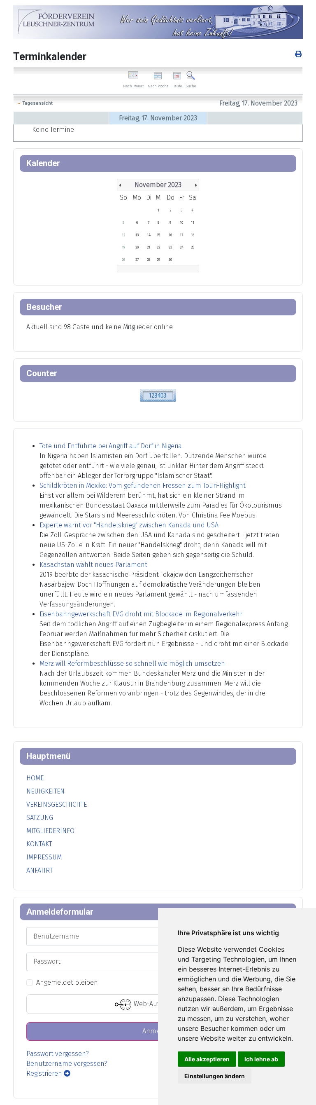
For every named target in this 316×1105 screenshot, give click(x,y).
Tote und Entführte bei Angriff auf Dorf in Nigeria (111, 446)
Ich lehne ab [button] (261, 1059)
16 (170, 235)
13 (137, 235)
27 (137, 260)
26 (123, 260)
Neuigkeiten (45, 791)
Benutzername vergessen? (66, 1064)
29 (158, 260)
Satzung (39, 818)
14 (149, 235)
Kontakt (39, 844)
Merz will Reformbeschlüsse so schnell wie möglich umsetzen (132, 663)
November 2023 (158, 185)
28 (148, 260)
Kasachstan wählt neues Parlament (93, 565)
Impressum (44, 857)
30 (170, 260)
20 (137, 247)
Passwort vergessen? (57, 1054)
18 (192, 235)
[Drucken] (299, 54)
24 (182, 247)
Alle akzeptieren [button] (207, 1059)
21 (148, 247)
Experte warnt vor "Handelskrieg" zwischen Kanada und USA (129, 525)
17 (181, 235)
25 (192, 247)
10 (181, 222)
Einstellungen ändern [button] (214, 1075)
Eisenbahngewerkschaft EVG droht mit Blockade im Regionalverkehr (141, 614)
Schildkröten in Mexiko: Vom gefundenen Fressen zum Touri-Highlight (143, 485)
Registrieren (45, 1073)
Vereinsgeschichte (56, 804)
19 (123, 247)
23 (170, 247)
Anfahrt (39, 870)
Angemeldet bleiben (67, 982)
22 (158, 247)
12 (123, 235)
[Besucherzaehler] (158, 395)
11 (192, 222)
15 (158, 235)
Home (35, 778)
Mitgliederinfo (50, 831)
